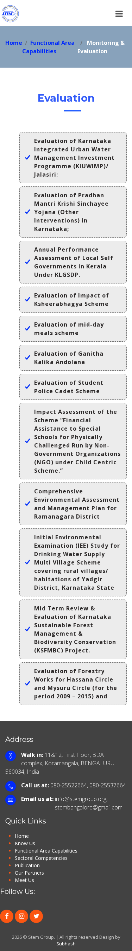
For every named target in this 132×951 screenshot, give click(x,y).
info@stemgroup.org (80, 799)
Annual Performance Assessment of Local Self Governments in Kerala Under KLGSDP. (73, 262)
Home (13, 43)
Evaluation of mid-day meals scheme (69, 329)
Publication (27, 865)
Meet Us (24, 880)
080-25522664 (68, 785)
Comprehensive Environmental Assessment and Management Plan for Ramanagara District (77, 503)
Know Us (25, 843)
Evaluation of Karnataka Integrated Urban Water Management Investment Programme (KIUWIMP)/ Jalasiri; (74, 157)
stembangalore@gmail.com (88, 807)
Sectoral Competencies (41, 858)
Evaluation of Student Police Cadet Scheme (68, 387)
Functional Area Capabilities (46, 850)
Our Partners (29, 872)
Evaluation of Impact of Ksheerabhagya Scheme (71, 300)
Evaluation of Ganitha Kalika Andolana (68, 358)
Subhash (66, 943)
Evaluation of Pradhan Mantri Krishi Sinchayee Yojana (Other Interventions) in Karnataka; (71, 212)
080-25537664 (107, 785)
